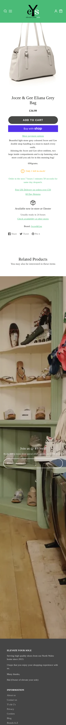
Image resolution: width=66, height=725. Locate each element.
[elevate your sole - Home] (33, 11)
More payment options (33, 136)
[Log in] (56, 11)
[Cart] (61, 11)
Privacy (10, 709)
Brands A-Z (12, 723)
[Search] (5, 11)
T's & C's (11, 704)
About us (11, 695)
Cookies (11, 713)
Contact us (12, 700)
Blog (9, 718)
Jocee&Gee (36, 226)
